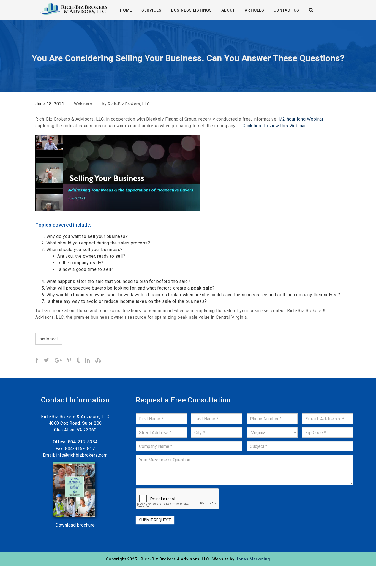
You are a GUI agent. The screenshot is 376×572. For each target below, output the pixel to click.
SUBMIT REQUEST (155, 520)
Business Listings (191, 10)
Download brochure (75, 525)
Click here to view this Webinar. (275, 125)
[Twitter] (46, 360)
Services (151, 10)
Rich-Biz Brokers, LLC (129, 104)
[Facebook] (37, 360)
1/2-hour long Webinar (301, 119)
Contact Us (286, 10)
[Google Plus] (58, 360)
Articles (254, 10)
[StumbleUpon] (98, 360)
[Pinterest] (69, 360)
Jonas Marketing (253, 559)
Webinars (83, 104)
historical (49, 338)
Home (126, 10)
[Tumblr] (78, 360)
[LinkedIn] (87, 360)
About (228, 10)
